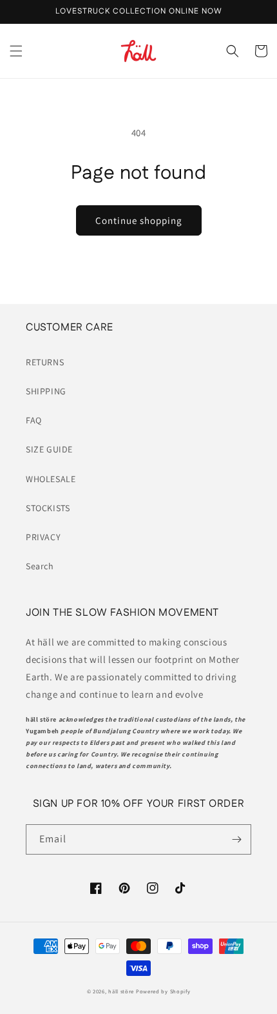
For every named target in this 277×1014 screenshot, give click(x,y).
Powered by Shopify (163, 991)
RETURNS (45, 362)
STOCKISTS (48, 508)
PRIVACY (43, 537)
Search (40, 566)
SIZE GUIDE (49, 449)
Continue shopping (138, 220)
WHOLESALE (50, 479)
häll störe (121, 991)
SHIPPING (46, 391)
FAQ (34, 420)
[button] (16, 51)
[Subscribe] (236, 839)
